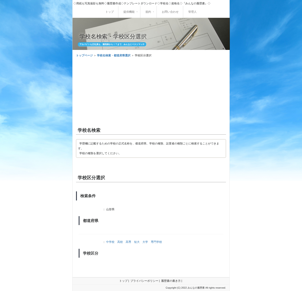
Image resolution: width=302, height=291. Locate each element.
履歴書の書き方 (171, 280)
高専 (128, 241)
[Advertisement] (151, 85)
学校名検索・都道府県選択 (114, 55)
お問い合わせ (170, 11)
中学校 (110, 241)
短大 (137, 241)
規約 (148, 11)
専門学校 (156, 241)
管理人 (192, 11)
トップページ (84, 55)
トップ (109, 11)
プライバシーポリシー (144, 280)
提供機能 (129, 11)
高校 (120, 241)
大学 (145, 241)
